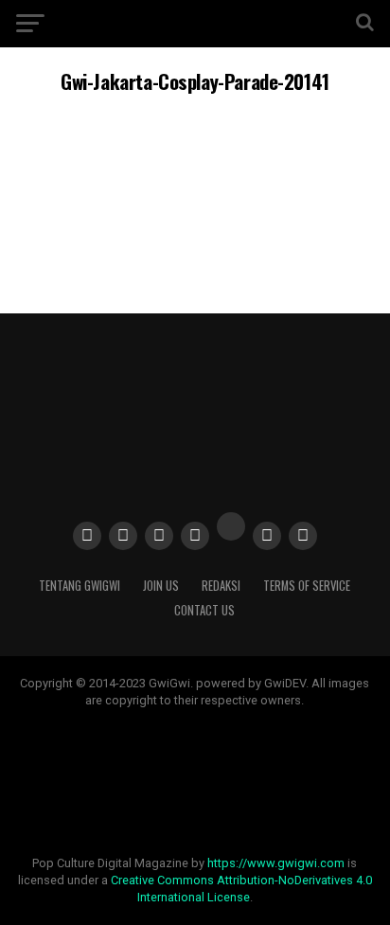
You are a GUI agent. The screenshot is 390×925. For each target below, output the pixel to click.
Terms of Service (306, 586)
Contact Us (204, 610)
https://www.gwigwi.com (276, 863)
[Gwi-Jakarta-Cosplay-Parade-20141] (195, 244)
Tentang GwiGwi (79, 586)
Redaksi (221, 586)
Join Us (161, 586)
